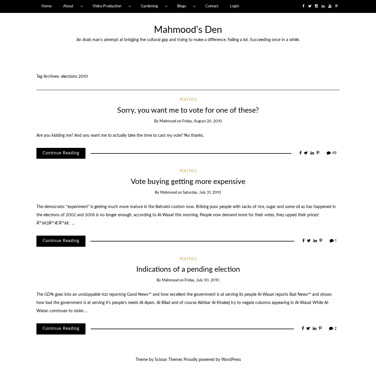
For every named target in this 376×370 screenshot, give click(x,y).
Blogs (181, 6)
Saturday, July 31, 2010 (202, 193)
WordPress (231, 360)
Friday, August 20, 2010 (202, 121)
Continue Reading (61, 153)
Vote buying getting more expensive (188, 181)
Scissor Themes (168, 360)
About (68, 6)
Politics (188, 100)
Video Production (107, 6)
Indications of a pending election (188, 269)
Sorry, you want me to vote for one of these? (188, 110)
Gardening (149, 6)
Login (234, 6)
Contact (212, 6)
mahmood (168, 121)
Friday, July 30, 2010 (201, 280)
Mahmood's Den (188, 30)
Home (46, 6)
